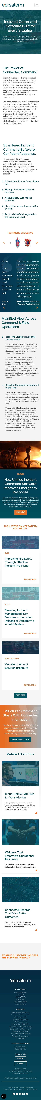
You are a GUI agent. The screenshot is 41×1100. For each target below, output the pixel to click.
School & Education (20, 1002)
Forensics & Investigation (20, 1036)
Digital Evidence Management (20, 1029)
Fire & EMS (20, 995)
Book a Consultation (20, 739)
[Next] (37, 242)
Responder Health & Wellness (20, 1034)
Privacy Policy (8, 1089)
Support (20, 1058)
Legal (26, 1089)
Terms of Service (18, 1089)
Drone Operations (20, 1017)
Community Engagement (20, 1024)
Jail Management (21, 1022)
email (34, 1078)
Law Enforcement (20, 992)
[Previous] (4, 242)
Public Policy (33, 1089)
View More (20, 695)
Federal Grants (20, 1049)
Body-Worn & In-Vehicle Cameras (20, 1027)
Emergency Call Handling (20, 1012)
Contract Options (20, 1047)
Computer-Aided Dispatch (20, 1015)
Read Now (21, 512)
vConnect (20, 1063)
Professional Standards (20, 1031)
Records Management (20, 1020)
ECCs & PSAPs (21, 997)
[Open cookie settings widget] (3, 1096)
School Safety (20, 1038)
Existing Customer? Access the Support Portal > (20, 956)
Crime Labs (20, 999)
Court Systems (20, 1004)
